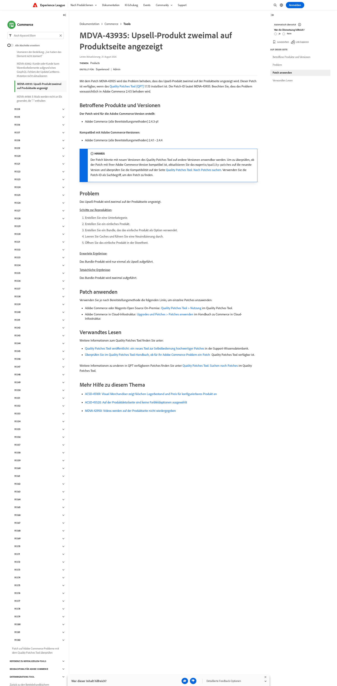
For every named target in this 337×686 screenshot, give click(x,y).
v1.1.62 (17, 484)
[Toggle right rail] (272, 15)
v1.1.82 (17, 640)
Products (95, 63)
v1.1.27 (17, 210)
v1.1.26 (17, 203)
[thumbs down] (193, 681)
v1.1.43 (17, 335)
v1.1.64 (17, 499)
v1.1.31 (17, 242)
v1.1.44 (17, 343)
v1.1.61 (17, 476)
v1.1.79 (17, 616)
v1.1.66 (17, 515)
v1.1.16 (17, 125)
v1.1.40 (17, 312)
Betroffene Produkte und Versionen (291, 57)
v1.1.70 (17, 546)
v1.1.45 (17, 351)
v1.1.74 (17, 577)
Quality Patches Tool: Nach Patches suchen (193, 170)
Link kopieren (302, 41)
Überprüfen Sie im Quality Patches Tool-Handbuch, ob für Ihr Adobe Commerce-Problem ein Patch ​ (148, 355)
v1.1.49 (17, 382)
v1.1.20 (17, 156)
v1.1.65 (17, 507)
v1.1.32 (17, 249)
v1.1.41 (17, 320)
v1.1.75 (17, 585)
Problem (277, 65)
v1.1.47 (17, 367)
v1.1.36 (17, 281)
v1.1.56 (17, 437)
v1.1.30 (17, 234)
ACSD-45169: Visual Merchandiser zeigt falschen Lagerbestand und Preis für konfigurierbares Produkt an (151, 394)
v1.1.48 (17, 374)
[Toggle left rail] (64, 15)
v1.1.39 (17, 304)
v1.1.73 (17, 570)
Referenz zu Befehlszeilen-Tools (28, 661)
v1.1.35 (17, 273)
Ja (279, 33)
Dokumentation (89, 24)
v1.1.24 (17, 187)
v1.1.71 (17, 554)
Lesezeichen (283, 41)
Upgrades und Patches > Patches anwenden (165, 314)
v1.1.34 (17, 265)
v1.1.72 (17, 562)
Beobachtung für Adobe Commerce (29, 669)
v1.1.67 (17, 523)
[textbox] (35, 35)
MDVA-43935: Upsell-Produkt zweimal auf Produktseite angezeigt (39, 86)
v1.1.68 (17, 530)
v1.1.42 (17, 328)
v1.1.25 (17, 195)
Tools (126, 24)
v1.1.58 (17, 452)
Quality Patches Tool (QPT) (127, 86)
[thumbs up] (185, 681)
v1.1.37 (17, 288)
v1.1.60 (17, 468)
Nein (289, 33)
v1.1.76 (17, 593)
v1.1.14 (17, 109)
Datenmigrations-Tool (22, 676)
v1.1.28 (17, 218)
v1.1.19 (17, 148)
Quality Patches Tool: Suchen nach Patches (210, 365)
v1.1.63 (17, 491)
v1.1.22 (17, 171)
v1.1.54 (17, 421)
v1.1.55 (17, 429)
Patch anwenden (282, 72)
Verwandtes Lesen (283, 80)
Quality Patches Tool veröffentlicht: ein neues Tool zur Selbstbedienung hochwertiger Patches (144, 348)
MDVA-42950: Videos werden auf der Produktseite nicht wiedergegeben (130, 411)
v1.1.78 (17, 609)
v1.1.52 (17, 406)
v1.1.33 (17, 257)
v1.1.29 (17, 226)
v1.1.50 (17, 390)
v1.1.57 (17, 445)
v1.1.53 (17, 413)
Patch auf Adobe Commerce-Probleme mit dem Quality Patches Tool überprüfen (35, 650)
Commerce (111, 24)
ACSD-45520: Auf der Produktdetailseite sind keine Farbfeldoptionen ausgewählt (136, 402)
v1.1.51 (17, 398)
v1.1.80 (17, 624)
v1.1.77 (17, 601)
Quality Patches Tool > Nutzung (181, 308)
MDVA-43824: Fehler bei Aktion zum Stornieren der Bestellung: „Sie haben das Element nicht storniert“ (39, 52)
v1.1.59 (17, 460)
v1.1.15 (17, 117)
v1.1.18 (17, 140)
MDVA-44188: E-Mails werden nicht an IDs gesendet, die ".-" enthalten (39, 98)
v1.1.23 (17, 179)
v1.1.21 (17, 164)
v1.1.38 (17, 296)
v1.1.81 (17, 632)
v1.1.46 (17, 359)
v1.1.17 (17, 132)
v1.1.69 (17, 538)
